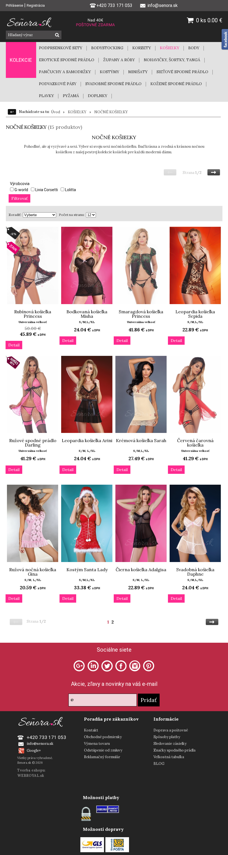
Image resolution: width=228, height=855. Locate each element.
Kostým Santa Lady (87, 569)
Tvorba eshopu (31, 770)
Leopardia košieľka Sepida (195, 313)
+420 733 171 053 (114, 5)
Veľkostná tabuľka (168, 757)
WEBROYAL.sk (30, 775)
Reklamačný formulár (102, 757)
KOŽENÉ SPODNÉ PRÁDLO (176, 83)
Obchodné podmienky (103, 737)
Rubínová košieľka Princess (32, 313)
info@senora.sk (40, 743)
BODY (193, 47)
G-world (21, 190)
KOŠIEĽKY (169, 47)
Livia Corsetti (46, 190)
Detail (13, 345)
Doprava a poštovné (170, 730)
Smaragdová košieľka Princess (141, 313)
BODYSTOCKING (107, 47)
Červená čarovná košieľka (195, 442)
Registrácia (36, 5)
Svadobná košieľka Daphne (195, 571)
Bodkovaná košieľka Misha (86, 313)
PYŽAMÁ (71, 95)
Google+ (34, 750)
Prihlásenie (14, 5)
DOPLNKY (97, 95)
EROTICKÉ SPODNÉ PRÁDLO (66, 59)
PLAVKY (46, 95)
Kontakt (91, 730)
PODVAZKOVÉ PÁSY (57, 83)
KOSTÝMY (109, 71)
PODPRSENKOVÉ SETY (60, 47)
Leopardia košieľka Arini (87, 440)
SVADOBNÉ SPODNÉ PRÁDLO (113, 83)
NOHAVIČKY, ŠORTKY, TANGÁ (172, 59)
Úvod (55, 112)
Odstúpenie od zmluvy (103, 750)
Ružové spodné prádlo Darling (32, 442)
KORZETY (141, 47)
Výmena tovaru (97, 743)
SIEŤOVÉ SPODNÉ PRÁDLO (182, 71)
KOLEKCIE (21, 60)
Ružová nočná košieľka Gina (32, 571)
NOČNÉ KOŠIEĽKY (111, 112)
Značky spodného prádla (174, 750)
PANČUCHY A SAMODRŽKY (65, 71)
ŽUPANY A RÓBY (119, 59)
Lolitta (70, 190)
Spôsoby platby (166, 737)
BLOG (158, 763)
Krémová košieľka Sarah (141, 440)
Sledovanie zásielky (170, 743)
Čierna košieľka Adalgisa (141, 569)
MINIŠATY (138, 71)
